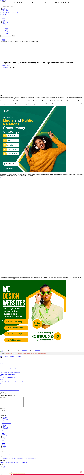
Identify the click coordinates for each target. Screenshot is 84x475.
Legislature (4, 439)
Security (6, 33)
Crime (3, 20)
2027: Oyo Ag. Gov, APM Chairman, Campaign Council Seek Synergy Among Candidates (18, 458)
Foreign (6, 29)
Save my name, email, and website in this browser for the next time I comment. (16, 413)
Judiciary (4, 436)
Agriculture (4, 417)
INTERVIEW (5, 435)
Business (6, 24)
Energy (3, 426)
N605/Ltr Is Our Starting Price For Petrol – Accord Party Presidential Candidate (15, 453)
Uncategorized (5, 449)
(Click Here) (24, 350)
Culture (3, 421)
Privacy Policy (5, 10)
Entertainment (5, 22)
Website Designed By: (4, 473)
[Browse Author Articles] (2, 362)
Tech (3, 448)
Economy (4, 424)
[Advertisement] (42, 51)
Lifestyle (6, 31)
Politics (3, 19)
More (3, 23)
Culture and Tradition (6, 423)
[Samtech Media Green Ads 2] (33, 346)
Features (6, 28)
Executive (4, 429)
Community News (6, 419)
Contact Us (4, 9)
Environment (7, 26)
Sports (3, 21)
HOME (3, 7)
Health (6, 30)
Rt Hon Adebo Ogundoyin (16, 356)
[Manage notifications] (81, 472)
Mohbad (1, 356)
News (3, 18)
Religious (7, 32)
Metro (9, 65)
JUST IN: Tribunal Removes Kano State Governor (10, 372)
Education (7, 25)
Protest (9, 356)
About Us (4, 8)
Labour (3, 438)
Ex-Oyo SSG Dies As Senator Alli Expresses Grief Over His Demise (13, 462)
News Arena (5, 356)
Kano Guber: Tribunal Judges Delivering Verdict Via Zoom (11, 367)
